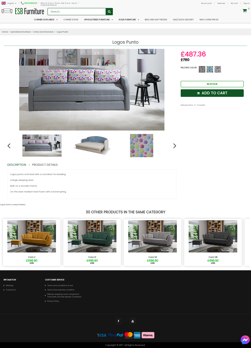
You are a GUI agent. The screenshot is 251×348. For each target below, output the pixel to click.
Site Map (9, 285)
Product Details (45, 165)
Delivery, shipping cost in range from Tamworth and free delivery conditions (64, 295)
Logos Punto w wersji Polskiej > (13, 204)
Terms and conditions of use (60, 285)
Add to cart (214, 93)
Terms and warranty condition (60, 290)
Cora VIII (213, 257)
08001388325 (30, 3)
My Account (206, 3)
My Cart (234, 3)
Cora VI (92, 257)
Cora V (31, 257)
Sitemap (221, 3)
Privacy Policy (53, 301)
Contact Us (11, 290)
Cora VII (152, 257)
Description (16, 165)
